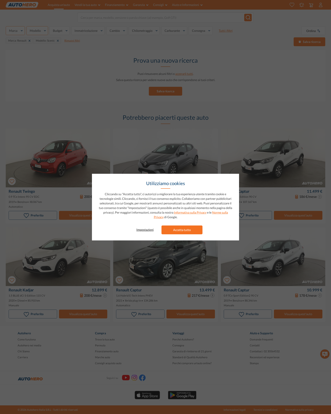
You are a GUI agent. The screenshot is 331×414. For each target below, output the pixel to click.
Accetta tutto (182, 230)
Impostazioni (145, 229)
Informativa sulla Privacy (190, 212)
